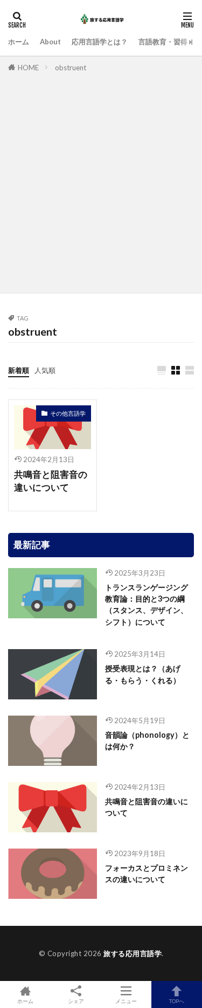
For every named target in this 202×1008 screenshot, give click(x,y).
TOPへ (176, 1001)
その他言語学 (68, 413)
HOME (28, 67)
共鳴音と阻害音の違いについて (50, 481)
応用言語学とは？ (100, 41)
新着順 (18, 370)
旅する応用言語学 (132, 953)
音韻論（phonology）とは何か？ (147, 740)
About (50, 41)
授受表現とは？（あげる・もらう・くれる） (142, 674)
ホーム (18, 41)
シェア (76, 1001)
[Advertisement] (101, 180)
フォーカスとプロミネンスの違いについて (146, 873)
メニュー (126, 1001)
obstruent (70, 67)
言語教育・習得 (162, 41)
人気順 (44, 370)
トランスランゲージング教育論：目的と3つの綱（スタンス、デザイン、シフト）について (146, 604)
